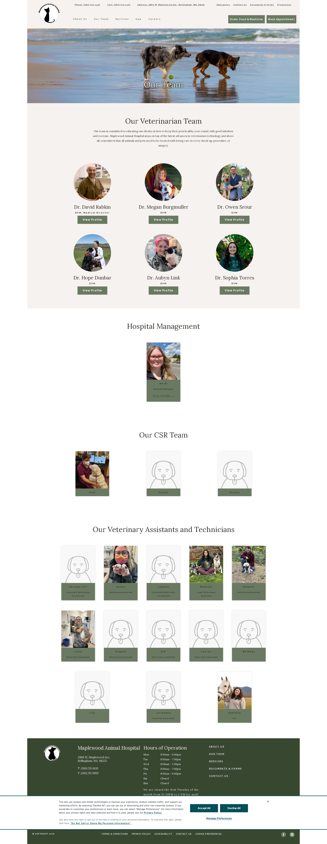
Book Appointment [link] (281, 19)
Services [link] (122, 19)
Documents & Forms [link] (262, 5)
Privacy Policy (153, 812)
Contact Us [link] (240, 5)
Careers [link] (154, 19)
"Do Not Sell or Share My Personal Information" (100, 823)
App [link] (139, 19)
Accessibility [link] (163, 834)
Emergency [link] (223, 5)
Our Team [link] (101, 19)
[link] (49, 13)
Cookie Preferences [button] (208, 834)
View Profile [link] (92, 219)
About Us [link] (80, 19)
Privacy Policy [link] (141, 834)
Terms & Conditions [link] (114, 834)
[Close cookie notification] (268, 801)
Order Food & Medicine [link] (246, 19)
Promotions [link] (284, 5)
